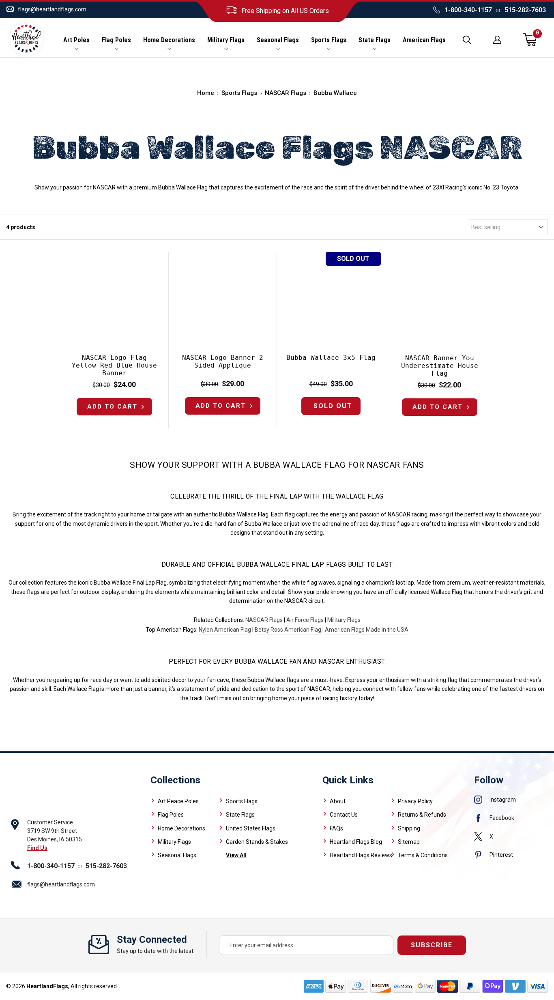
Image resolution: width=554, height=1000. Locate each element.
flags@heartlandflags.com (52, 9)
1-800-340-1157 (468, 10)
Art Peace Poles (178, 801)
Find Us (37, 848)
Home (205, 93)
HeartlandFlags (47, 986)
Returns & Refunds (422, 814)
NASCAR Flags (285, 93)
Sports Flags (328, 40)
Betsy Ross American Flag (288, 629)
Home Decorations (169, 40)
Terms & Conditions (423, 855)
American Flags (424, 40)
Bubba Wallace (335, 93)
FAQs (336, 828)
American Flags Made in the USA (366, 629)
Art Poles (76, 40)
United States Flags (250, 828)
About (338, 801)
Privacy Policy (415, 801)
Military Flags (226, 40)
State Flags (375, 40)
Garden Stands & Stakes (257, 842)
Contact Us (344, 814)
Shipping (409, 828)
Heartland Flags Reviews (361, 855)
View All (236, 855)
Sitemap (409, 842)
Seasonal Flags (278, 40)
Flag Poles (116, 40)
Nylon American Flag (225, 629)
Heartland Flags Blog (356, 842)
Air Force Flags (305, 620)
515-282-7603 (525, 10)
